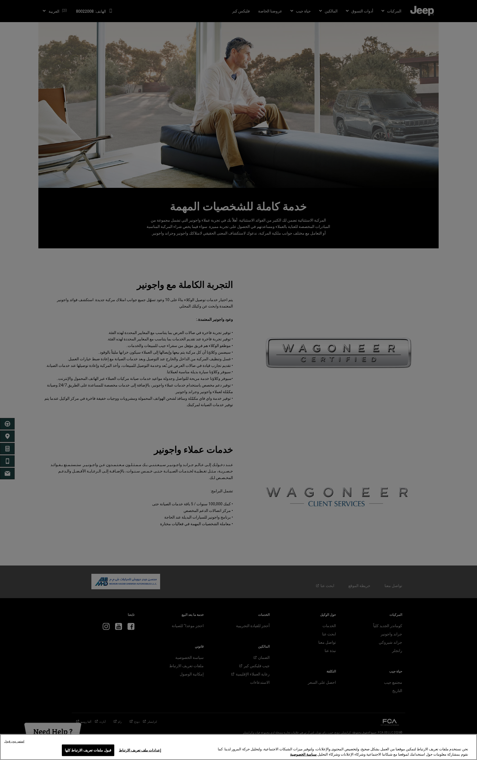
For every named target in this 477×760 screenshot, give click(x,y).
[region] (238, 747)
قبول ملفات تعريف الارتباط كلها (88, 750)
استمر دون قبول (14, 741)
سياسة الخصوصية (303, 754)
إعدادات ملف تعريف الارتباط (140, 750)
